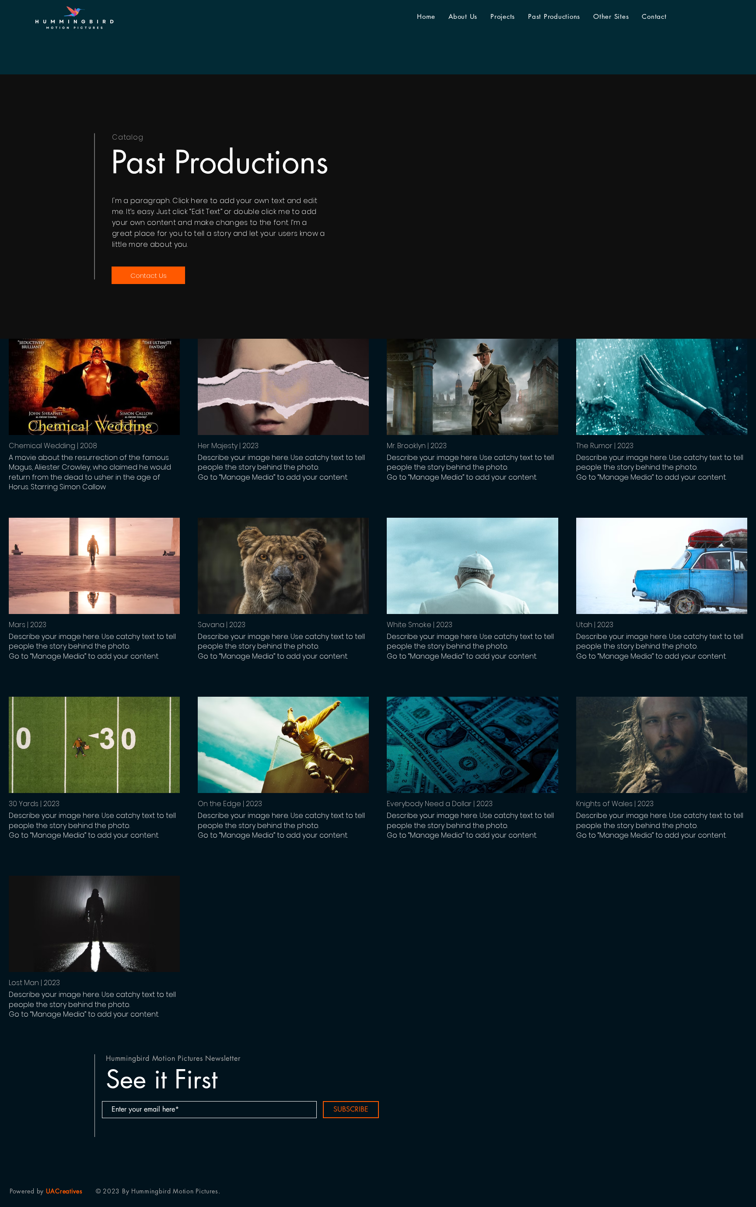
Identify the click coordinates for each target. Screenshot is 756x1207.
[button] (554, 16)
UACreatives (64, 1191)
